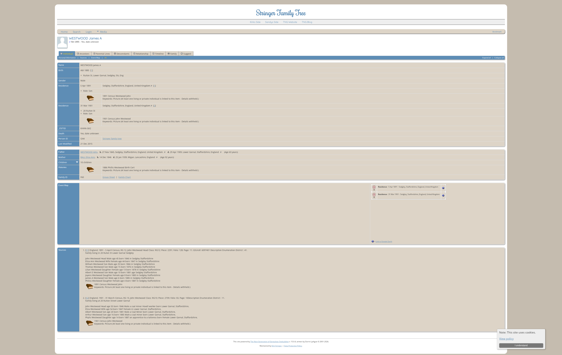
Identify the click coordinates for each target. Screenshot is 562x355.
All (105, 57)
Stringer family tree (112, 138)
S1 (87, 250)
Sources (83, 57)
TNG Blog (307, 22)
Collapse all (499, 57)
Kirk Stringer (277, 346)
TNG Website (290, 22)
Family (173, 53)
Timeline (159, 53)
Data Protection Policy (293, 346)
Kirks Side (255, 22)
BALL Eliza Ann (87, 157)
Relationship (142, 53)
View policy (506, 338)
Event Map (95, 57)
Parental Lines (103, 53)
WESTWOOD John (88, 152)
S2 (87, 298)
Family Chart (124, 177)
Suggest (187, 53)
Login (89, 31)
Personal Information (67, 57)
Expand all (486, 57)
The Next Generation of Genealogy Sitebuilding (269, 341)
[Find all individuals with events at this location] (151, 85)
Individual (68, 53)
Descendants (123, 53)
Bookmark (497, 31)
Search (76, 31)
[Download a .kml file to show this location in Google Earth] (443, 188)
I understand (521, 345)
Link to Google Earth (384, 241)
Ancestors (84, 53)
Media (103, 31)
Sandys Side (271, 22)
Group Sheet (109, 177)
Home (64, 31)
